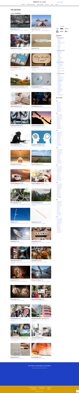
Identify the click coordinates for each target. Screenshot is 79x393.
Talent (59, 60)
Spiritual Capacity (38, 281)
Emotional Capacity (17, 30)
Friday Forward (40, 4)
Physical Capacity (60, 62)
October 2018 (59, 186)
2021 (57, 130)
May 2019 (58, 175)
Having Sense (36, 222)
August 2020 (59, 154)
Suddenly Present (16, 260)
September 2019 (59, 170)
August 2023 (59, 102)
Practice (20, 281)
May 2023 (58, 106)
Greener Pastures (37, 164)
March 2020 (59, 160)
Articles (49, 388)
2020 (57, 147)
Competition (17, 281)
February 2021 (59, 144)
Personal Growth (61, 68)
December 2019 (59, 166)
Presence (45, 339)
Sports (59, 72)
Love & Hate (15, 299)
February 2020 (59, 161)
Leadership (43, 30)
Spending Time (36, 260)
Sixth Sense (14, 241)
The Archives (42, 388)
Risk (58, 69)
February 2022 (59, 127)
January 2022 (59, 128)
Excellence (60, 51)
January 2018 (59, 197)
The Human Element (37, 337)
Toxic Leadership (16, 144)
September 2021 (59, 135)
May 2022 (58, 123)
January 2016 (59, 232)
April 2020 (58, 159)
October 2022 (59, 117)
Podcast (47, 4)
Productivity (60, 58)
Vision (45, 281)
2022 (57, 113)
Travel (59, 47)
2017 (57, 199)
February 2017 (59, 213)
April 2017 (58, 211)
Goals (43, 281)
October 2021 (59, 134)
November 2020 (59, 150)
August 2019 (59, 171)
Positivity (59, 87)
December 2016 (59, 218)
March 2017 (58, 212)
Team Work (35, 29)
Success (59, 59)
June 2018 (58, 191)
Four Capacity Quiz (33, 389)
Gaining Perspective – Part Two (40, 318)
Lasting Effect (36, 241)
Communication (13, 107)
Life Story (35, 48)
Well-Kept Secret (16, 164)
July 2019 (58, 172)
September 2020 (59, 153)
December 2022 (59, 114)
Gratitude (18, 49)
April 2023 (58, 107)
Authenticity (12, 281)
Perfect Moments (37, 202)
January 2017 (59, 214)
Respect (59, 46)
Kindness (21, 30)
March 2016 (58, 229)
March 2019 (58, 177)
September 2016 (59, 222)
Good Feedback (15, 67)
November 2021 (59, 133)
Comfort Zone (19, 339)
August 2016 (59, 223)
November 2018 (59, 185)
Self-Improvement (61, 70)
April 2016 (58, 228)
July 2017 (58, 207)
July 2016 (58, 224)
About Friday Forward (41, 387)
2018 (57, 182)
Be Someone (15, 29)
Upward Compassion (38, 125)
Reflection (22, 49)
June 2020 (58, 156)
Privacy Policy (34, 388)
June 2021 (58, 139)
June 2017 (58, 208)
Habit (59, 55)
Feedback (59, 82)
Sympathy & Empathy (38, 144)
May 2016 (58, 227)
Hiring (18, 242)
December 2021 (59, 132)
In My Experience (37, 106)
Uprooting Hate (15, 202)
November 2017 (59, 202)
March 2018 (58, 195)
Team (11, 31)
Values (39, 300)
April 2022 (58, 124)
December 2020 (59, 149)
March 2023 (59, 108)
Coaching (59, 63)
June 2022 (58, 122)
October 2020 (59, 151)
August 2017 (59, 206)
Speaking (23, 4)
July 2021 (58, 138)
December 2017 (59, 201)
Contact (58, 2)
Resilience (47, 88)
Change (33, 107)
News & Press (50, 387)
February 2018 (59, 196)
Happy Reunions (16, 48)
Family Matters (15, 318)
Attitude (12, 30)
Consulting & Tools (31, 4)
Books (56, 4)
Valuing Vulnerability (38, 299)
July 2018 (58, 190)
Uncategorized (60, 94)
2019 (57, 165)
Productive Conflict (16, 125)
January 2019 (59, 180)
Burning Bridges (36, 357)
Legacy (18, 358)
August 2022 (59, 119)
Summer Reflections (16, 183)
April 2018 (58, 193)
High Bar (14, 222)
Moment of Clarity (37, 280)
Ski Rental (49, 389)
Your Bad (35, 67)
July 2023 (58, 103)
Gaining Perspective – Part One (19, 337)
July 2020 (58, 155)
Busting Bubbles (36, 87)
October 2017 (59, 203)
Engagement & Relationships (42, 204)
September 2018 (59, 187)
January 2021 (59, 145)
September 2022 (59, 118)
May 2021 (58, 140)
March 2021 (58, 143)
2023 (57, 100)
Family (12, 184)
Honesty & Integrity (61, 42)
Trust (37, 243)
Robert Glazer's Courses (32, 387)
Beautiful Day (15, 357)
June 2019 (58, 174)
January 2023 (59, 111)
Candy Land (14, 280)
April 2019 (58, 176)
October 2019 (59, 169)
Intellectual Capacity (61, 50)
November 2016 (59, 219)
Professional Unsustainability (19, 87)
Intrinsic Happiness (37, 183)
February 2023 (59, 109)
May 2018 (58, 192)
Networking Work (16, 106)
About (52, 4)
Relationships (26, 30)
